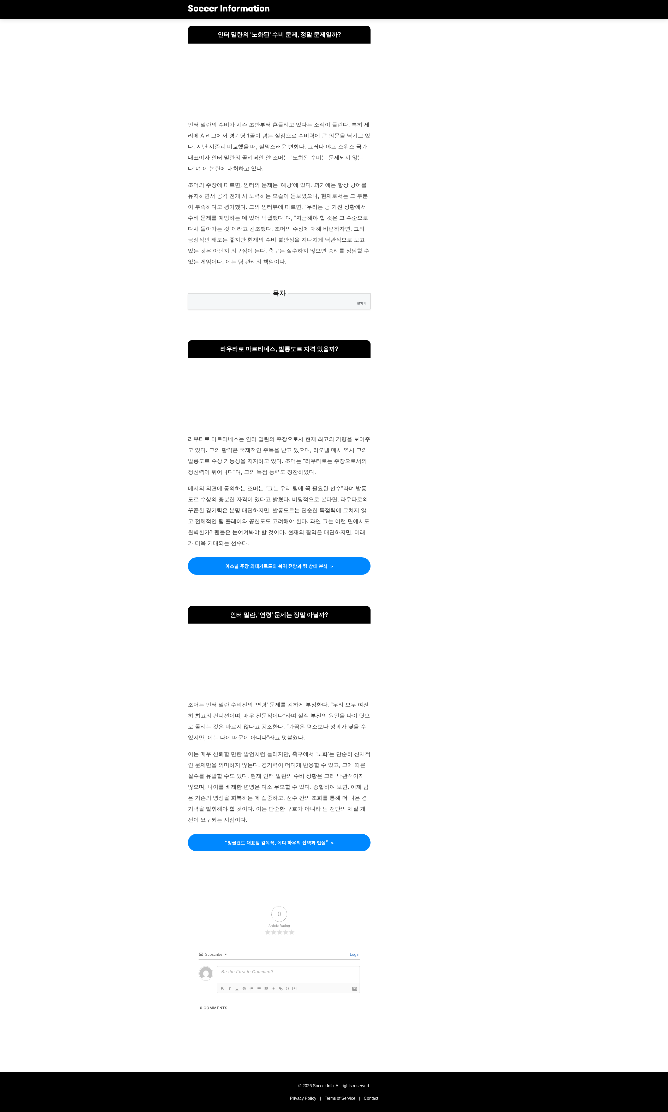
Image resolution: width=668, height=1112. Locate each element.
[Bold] (222, 988)
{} (287, 988)
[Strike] (244, 988)
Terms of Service (340, 1098)
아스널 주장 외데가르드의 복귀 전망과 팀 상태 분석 (276, 566)
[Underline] (237, 988)
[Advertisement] (279, 82)
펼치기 (361, 303)
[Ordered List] (251, 988)
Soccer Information (229, 9)
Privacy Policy (303, 1098)
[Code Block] (273, 988)
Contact (371, 1098)
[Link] (280, 988)
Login (354, 954)
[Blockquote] (266, 988)
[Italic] (229, 988)
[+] (295, 988)
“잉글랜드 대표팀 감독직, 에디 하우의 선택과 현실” (276, 842)
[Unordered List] (259, 988)
